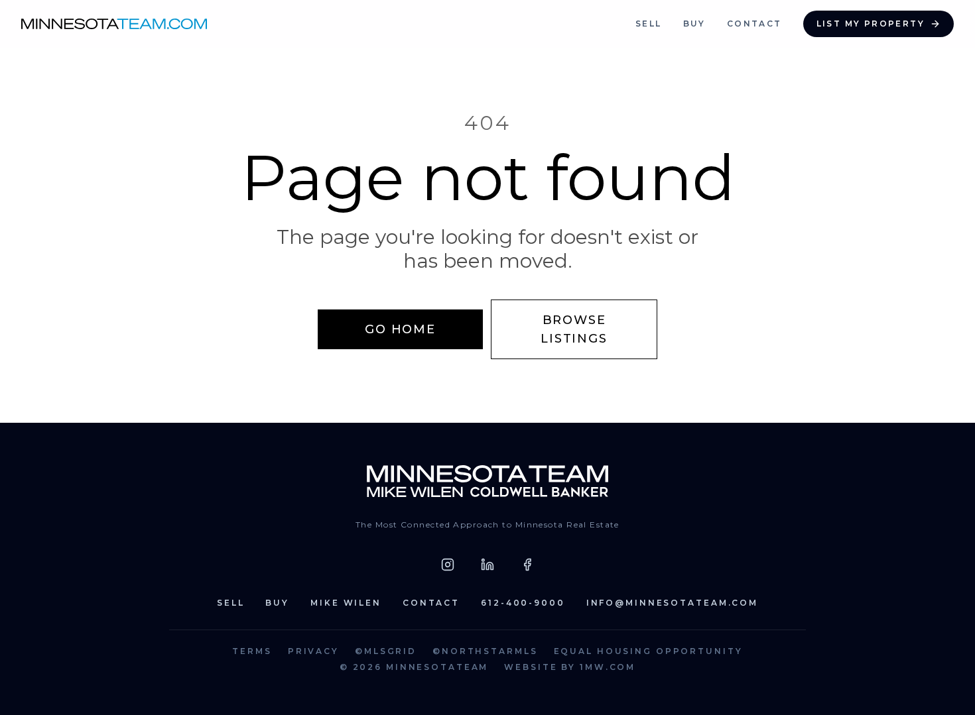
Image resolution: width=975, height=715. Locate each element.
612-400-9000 (523, 603)
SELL (648, 23)
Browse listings (574, 329)
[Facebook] (527, 565)
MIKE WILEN (345, 603)
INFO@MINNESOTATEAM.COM (672, 603)
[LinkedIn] (487, 565)
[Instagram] (448, 565)
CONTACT (754, 23)
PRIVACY (313, 651)
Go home (400, 329)
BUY (694, 23)
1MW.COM (607, 667)
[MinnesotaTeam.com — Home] (488, 481)
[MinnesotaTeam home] (114, 24)
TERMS (251, 651)
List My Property (870, 23)
